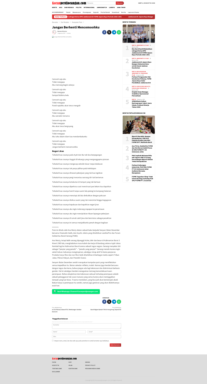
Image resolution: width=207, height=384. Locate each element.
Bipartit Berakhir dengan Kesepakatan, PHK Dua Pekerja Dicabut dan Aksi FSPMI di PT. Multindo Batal (142, 139)
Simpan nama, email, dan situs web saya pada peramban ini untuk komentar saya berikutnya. (81, 341)
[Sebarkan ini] (104, 32)
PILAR (147, 45)
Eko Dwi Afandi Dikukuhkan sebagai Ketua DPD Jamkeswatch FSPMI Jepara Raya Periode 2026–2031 (76, 17)
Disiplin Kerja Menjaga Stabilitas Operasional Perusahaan (140, 94)
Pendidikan (144, 73)
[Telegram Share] (114, 32)
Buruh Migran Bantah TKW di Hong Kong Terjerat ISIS (106, 309)
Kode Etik (55, 365)
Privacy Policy (90, 365)
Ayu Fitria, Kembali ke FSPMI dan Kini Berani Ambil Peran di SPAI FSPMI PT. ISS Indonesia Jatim (142, 149)
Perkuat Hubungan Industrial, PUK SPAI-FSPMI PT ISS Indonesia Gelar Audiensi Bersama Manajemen (142, 169)
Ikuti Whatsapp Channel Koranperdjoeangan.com (77, 291)
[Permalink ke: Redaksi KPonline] (54, 32)
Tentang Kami (57, 368)
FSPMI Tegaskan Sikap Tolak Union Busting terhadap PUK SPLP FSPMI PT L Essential (142, 178)
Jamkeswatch (140, 45)
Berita (134, 45)
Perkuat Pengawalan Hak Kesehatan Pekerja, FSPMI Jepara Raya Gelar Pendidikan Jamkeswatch (141, 80)
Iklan (70, 365)
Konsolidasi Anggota (143, 86)
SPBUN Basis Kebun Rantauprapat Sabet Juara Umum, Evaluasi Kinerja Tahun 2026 (142, 104)
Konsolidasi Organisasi (139, 88)
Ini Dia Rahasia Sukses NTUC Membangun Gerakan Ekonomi (66, 310)
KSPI (70, 362)
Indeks (87, 362)
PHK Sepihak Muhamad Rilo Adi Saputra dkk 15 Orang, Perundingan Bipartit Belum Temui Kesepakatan (142, 158)
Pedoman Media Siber (92, 368)
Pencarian (120, 3)
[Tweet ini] (109, 32)
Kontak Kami (73, 368)
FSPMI (54, 362)
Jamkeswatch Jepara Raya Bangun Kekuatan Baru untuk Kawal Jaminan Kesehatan (149, 17)
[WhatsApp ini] (119, 32)
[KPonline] (69, 3)
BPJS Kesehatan (141, 71)
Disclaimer (56, 372)
